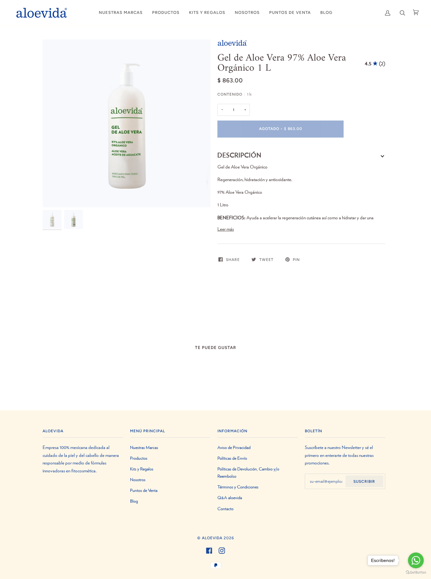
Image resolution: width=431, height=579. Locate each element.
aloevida (212, 538)
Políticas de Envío (232, 458)
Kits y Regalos (141, 469)
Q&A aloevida (229, 497)
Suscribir (364, 481)
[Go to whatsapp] (416, 560)
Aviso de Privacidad (234, 447)
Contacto (225, 508)
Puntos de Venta (143, 490)
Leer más (225, 229)
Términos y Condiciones (237, 487)
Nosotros (137, 479)
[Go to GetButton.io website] (416, 572)
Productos (138, 458)
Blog (134, 501)
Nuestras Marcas (144, 447)
